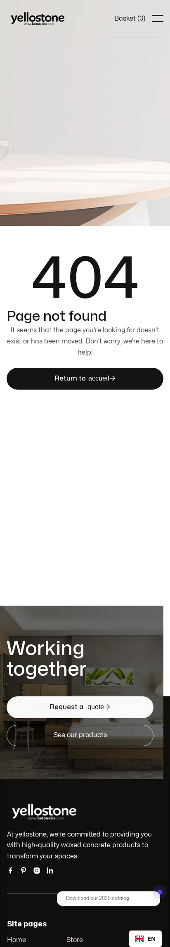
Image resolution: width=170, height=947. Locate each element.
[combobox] (145, 939)
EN (152, 938)
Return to (85, 378)
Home (16, 940)
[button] (129, 18)
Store (74, 940)
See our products (80, 735)
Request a (80, 706)
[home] (37, 18)
